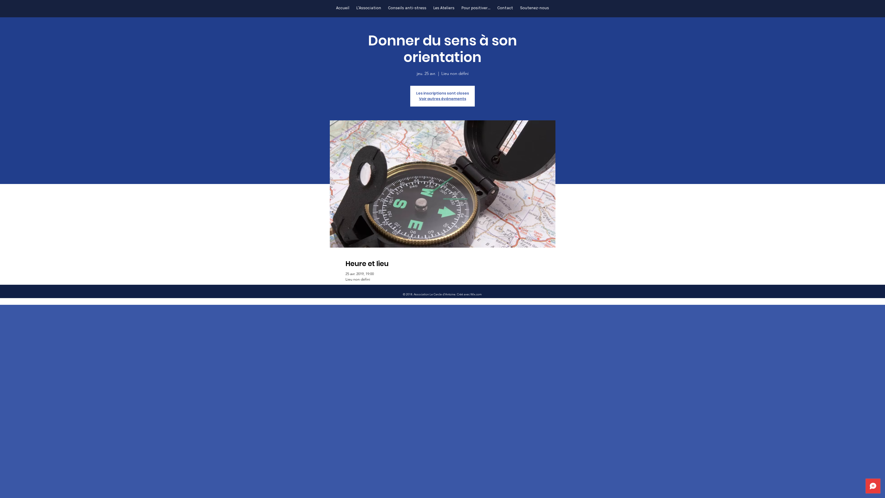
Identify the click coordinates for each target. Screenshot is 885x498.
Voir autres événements (442, 98)
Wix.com (476, 294)
